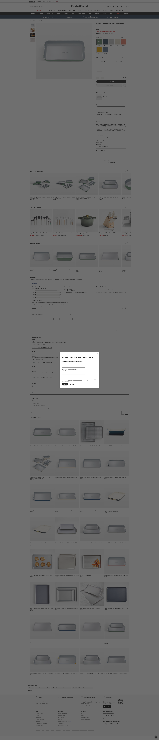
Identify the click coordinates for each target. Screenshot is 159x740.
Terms (95, 379)
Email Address (66, 363)
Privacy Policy (70, 380)
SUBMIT (65, 384)
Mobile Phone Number (68, 370)
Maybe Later (72, 384)
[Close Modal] (97, 353)
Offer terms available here (77, 380)
